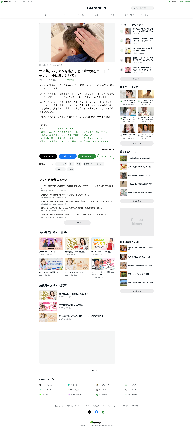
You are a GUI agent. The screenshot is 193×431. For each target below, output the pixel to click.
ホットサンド (61, 164)
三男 (71, 164)
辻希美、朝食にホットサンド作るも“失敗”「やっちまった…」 (68, 135)
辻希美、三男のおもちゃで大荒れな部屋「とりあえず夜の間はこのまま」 (74, 131)
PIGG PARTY (103, 390)
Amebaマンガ (132, 390)
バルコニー (60, 169)
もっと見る (77, 223)
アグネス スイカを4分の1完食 (138, 274)
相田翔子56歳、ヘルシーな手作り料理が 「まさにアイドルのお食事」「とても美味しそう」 (143, 61)
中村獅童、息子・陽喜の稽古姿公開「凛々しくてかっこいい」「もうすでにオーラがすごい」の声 (143, 70)
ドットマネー (74, 385)
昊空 (78, 164)
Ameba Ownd (46, 390)
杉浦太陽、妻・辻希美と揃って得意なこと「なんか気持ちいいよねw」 (73, 138)
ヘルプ (87, 406)
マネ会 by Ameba (104, 385)
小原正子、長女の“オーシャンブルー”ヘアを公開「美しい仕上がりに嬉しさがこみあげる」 (77, 201)
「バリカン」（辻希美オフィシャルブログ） (61, 128)
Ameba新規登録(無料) (185, 1)
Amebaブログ (132, 385)
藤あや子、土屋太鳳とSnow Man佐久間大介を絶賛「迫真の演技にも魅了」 (72, 208)
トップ (47, 15)
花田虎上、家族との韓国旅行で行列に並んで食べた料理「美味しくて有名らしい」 (74, 214)
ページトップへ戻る (96, 370)
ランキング (145, 15)
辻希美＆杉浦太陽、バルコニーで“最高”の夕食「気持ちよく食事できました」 (76, 141)
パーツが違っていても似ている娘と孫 (140, 248)
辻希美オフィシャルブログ (93, 164)
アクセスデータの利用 (130, 406)
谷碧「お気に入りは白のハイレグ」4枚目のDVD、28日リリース (129, 120)
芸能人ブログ (174, 1)
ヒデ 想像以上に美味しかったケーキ (141, 257)
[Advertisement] (59, 347)
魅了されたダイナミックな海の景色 (140, 283)
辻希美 (70, 169)
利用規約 (96, 406)
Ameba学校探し (133, 395)
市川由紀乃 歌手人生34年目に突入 (140, 265)
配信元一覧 (59, 406)
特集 (96, 15)
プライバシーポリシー (111, 406)
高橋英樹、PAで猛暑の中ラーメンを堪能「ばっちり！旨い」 (65, 194)
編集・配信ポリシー (74, 406)
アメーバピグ (74, 390)
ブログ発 (80, 15)
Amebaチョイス (47, 385)
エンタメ (63, 15)
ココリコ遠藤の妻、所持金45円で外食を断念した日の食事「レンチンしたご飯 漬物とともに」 (77, 187)
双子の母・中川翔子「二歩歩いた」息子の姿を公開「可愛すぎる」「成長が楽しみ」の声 (143, 41)
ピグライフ (45, 395)
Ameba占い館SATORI (77, 395)
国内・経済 (129, 15)
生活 (113, 15)
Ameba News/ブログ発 (65, 80)
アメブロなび (103, 395)
